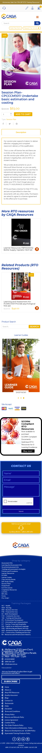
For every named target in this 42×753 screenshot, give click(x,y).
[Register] (27, 8)
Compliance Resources (9, 590)
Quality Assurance (11, 695)
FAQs (7, 706)
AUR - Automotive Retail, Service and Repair (16, 630)
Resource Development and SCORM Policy (20, 731)
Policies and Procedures (10, 571)
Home (7, 687)
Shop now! (21, 392)
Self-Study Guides (8, 581)
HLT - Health (6, 606)
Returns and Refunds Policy (14, 717)
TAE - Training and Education (11, 618)
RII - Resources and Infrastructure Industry (16, 634)
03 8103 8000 (14, 532)
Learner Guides (7, 577)
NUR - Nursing (6, 608)
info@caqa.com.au (11, 664)
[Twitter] (9, 124)
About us (8, 690)
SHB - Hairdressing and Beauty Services (15, 628)
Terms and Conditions (12, 711)
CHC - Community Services (11, 616)
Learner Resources (8, 573)
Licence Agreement (11, 720)
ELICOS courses (7, 588)
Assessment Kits (7, 563)
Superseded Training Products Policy (17, 733)
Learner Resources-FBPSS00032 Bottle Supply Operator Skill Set (18, 249)
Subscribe (10, 681)
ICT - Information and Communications (15, 622)
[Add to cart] (37, 249)
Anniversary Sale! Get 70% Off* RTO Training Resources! (21, 2)
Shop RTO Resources (12, 692)
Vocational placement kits (10, 567)
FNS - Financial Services (10, 612)
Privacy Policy (9, 714)
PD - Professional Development (12, 620)
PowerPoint (6, 586)
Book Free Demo (15, 28)
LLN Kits (4, 592)
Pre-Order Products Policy (14, 725)
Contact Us (9, 700)
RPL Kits (4, 594)
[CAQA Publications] (9, 16)
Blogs (6, 698)
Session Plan (11, 119)
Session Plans (6, 583)
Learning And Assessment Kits (12, 565)
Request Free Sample (31, 28)
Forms (4, 596)
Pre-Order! (5, 598)
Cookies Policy (10, 722)
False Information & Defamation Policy (18, 728)
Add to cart (23, 114)
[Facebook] (3, 124)
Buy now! (28, 451)
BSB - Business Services (10, 610)
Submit (21, 511)
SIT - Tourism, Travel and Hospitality (14, 624)
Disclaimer (8, 709)
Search (34, 326)
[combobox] (21, 327)
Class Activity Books (8, 579)
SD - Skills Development (10, 614)
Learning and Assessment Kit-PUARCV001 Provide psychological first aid (19, 304)
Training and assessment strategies (13, 569)
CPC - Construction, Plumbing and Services (16, 632)
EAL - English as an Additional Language (15, 626)
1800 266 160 (27, 532)
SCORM (4, 575)
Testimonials (9, 703)
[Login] (33, 8)
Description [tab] (21, 132)
